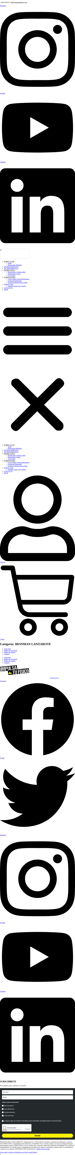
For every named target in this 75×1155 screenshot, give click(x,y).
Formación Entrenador (15, 281)
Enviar (37, 1135)
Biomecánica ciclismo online (16, 272)
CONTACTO (8, 288)
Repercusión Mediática (15, 265)
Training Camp (8, 284)
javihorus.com (54, 678)
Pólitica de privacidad (43, 1149)
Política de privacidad (10, 650)
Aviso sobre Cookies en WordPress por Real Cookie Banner (18, 1152)
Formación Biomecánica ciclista (17, 282)
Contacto (6, 654)
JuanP (10, 263)
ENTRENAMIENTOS (11, 267)
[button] (37, 367)
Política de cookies (9, 652)
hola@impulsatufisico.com (19, 2)
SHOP (6, 289)
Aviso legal (7, 649)
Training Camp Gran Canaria (17, 286)
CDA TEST (11, 275)
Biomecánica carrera (14, 274)
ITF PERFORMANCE (11, 268)
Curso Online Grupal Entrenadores (18, 279)
